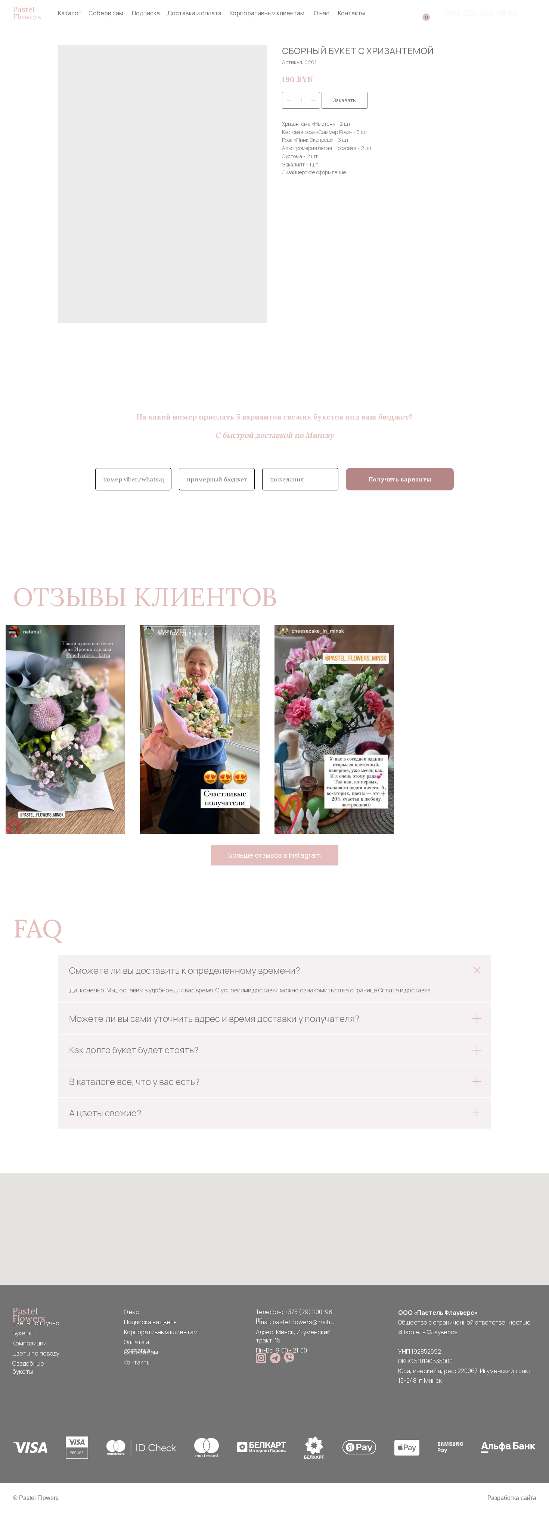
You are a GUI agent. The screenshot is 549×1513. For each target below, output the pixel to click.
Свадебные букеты (28, 1367)
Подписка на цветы (150, 1322)
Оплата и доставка (137, 1346)
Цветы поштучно (35, 1323)
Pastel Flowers (27, 12)
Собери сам (106, 13)
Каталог (69, 13)
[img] (261, 1358)
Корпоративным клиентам (267, 13)
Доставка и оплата (194, 13)
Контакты (351, 13)
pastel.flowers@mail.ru (304, 1322)
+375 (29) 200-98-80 (481, 13)
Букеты (22, 1333)
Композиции (29, 1343)
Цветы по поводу (35, 1353)
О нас (321, 13)
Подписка (146, 13)
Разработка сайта (511, 1498)
